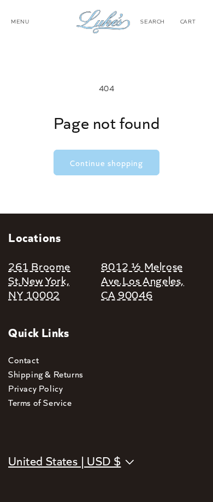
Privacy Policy (35, 388)
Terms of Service (40, 402)
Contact (23, 359)
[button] (152, 21)
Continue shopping (106, 162)
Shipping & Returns (46, 374)
